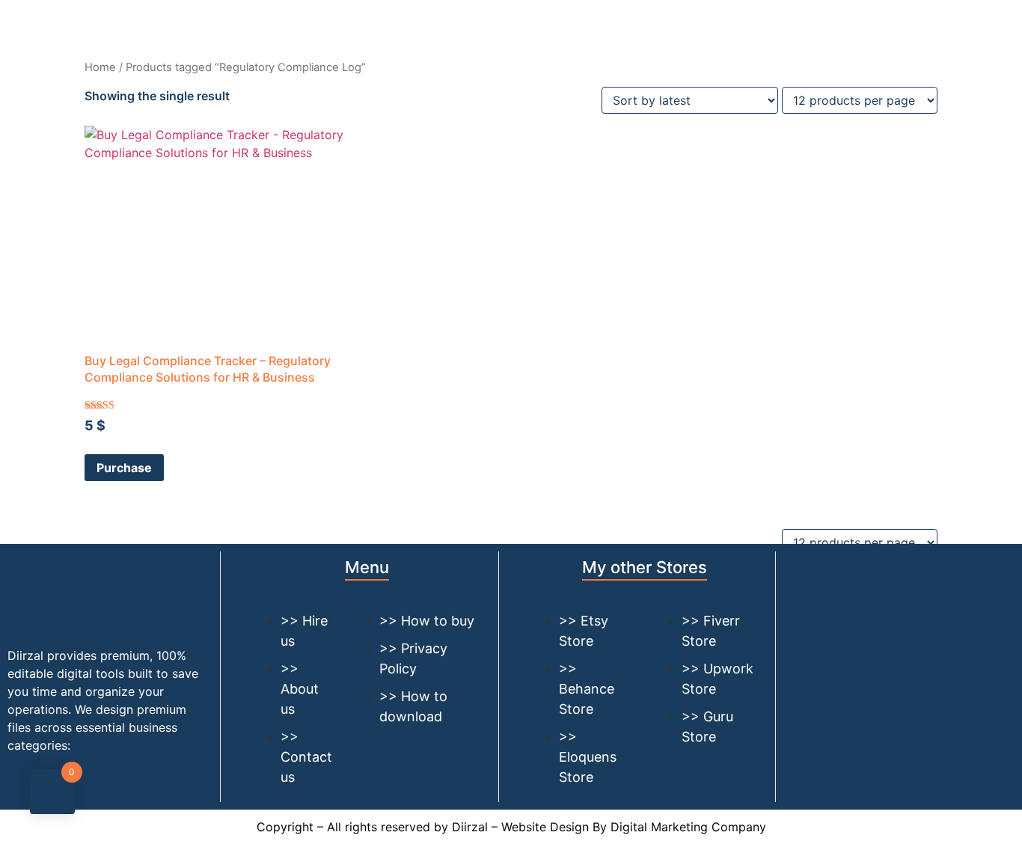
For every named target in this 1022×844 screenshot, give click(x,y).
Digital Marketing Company (688, 826)
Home (100, 67)
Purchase (124, 467)
